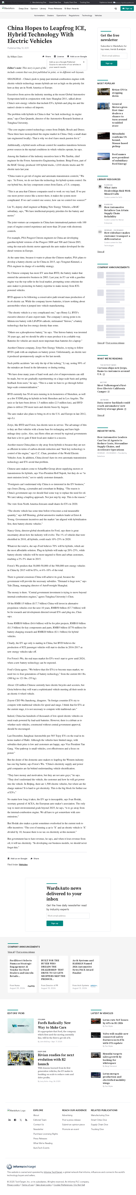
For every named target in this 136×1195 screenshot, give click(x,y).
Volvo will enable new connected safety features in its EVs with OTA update (115, 1038)
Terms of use (28, 1185)
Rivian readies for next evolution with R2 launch (56, 1059)
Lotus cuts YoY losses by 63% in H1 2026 (115, 1021)
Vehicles (98, 15)
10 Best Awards (71, 8)
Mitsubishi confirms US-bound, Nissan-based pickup (120, 140)
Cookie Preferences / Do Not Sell (69, 1185)
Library (43, 8)
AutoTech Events (41, 1147)
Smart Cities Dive (55, 2)
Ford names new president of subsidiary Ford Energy (120, 159)
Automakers (39, 15)
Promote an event (70, 1129)
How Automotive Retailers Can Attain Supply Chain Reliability (116, 212)
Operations (61, 15)
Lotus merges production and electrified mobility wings (114, 1078)
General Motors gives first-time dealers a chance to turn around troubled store (120, 114)
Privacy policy (13, 1185)
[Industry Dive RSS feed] (26, 1120)
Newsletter (38, 1129)
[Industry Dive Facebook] (15, 1120)
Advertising (67, 1115)
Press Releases (55, 8)
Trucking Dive (85, 2)
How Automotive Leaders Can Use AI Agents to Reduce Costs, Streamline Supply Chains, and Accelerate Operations (112, 443)
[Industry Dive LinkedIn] (9, 1120)
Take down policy (43, 1185)
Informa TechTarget (53, 1172)
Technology (87, 15)
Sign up (128, 8)
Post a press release (115, 343)
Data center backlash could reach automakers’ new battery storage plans (113, 405)
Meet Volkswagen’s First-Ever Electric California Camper (112, 388)
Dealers (50, 15)
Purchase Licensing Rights (45, 1134)
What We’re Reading (42, 1143)
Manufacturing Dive (39, 2)
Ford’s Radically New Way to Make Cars (54, 1025)
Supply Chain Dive (70, 2)
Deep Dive (23, 8)
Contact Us (38, 1124)
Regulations (74, 15)
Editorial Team (39, 1120)
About (36, 1115)
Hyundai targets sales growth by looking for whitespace (112, 1058)
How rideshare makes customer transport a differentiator (117, 236)
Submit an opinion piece (73, 1124)
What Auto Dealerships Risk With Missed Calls (117, 190)
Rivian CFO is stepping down (119, 92)
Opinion (34, 8)
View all (100, 251)
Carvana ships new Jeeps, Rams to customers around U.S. (113, 371)
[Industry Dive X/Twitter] (21, 1120)
